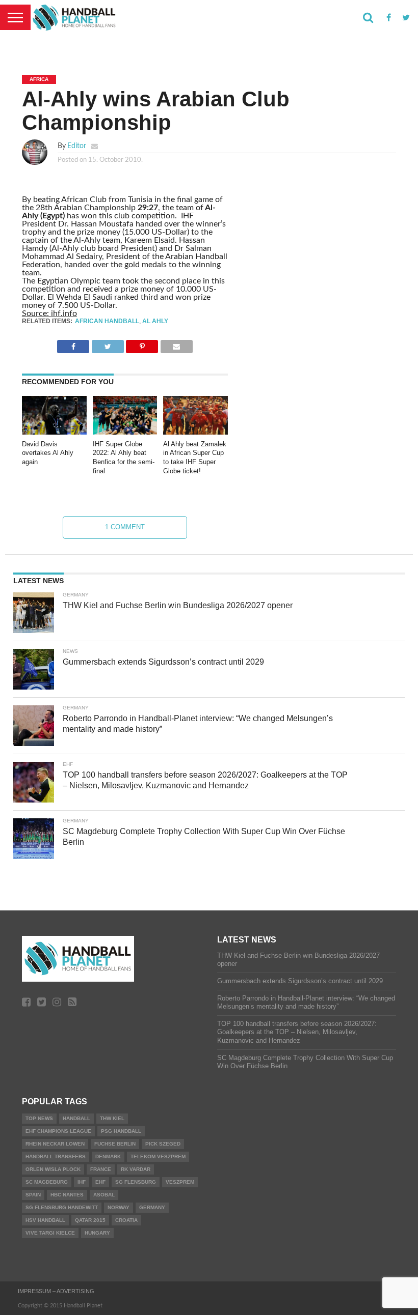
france (100, 1169)
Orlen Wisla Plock (53, 1169)
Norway (118, 1207)
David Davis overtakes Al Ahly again (47, 453)
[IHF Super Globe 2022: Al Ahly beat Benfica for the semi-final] (125, 432)
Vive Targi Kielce (50, 1233)
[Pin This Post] (142, 344)
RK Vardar (135, 1169)
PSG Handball (121, 1131)
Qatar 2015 (90, 1220)
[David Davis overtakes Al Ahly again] (54, 432)
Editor (76, 146)
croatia (126, 1220)
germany (152, 1207)
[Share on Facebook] (73, 344)
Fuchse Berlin (115, 1144)
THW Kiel (112, 1118)
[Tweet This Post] (107, 344)
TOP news (39, 1118)
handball (76, 1118)
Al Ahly (155, 321)
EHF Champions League (58, 1131)
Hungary (97, 1233)
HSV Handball (45, 1220)
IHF (81, 1182)
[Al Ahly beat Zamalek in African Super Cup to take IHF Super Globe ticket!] (195, 432)
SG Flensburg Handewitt (61, 1207)
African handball (107, 321)
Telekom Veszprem (158, 1156)
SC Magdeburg (46, 1182)
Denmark (108, 1156)
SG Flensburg (135, 1182)
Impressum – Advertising (56, 1291)
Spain (33, 1194)
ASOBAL (104, 1194)
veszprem (180, 1182)
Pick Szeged (162, 1144)
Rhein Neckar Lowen (55, 1144)
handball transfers (55, 1156)
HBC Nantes (67, 1194)
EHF (100, 1182)
